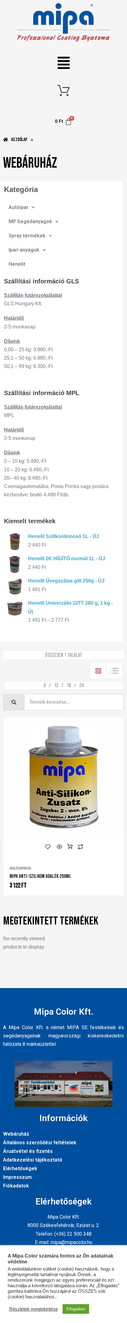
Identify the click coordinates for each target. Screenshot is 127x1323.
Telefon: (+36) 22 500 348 (64, 1234)
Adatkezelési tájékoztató (32, 1160)
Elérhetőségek (20, 1168)
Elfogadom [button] (75, 1309)
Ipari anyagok (24, 250)
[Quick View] (59, 846)
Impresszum (17, 1177)
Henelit (17, 264)
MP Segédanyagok (30, 221)
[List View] (114, 671)
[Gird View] (98, 671)
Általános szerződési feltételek (39, 1143)
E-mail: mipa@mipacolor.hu (63, 1242)
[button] (64, 64)
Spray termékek (27, 236)
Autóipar (18, 207)
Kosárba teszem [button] (70, 846)
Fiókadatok (16, 1186)
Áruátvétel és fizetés (28, 1151)
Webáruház (16, 1134)
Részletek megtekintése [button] (33, 1309)
